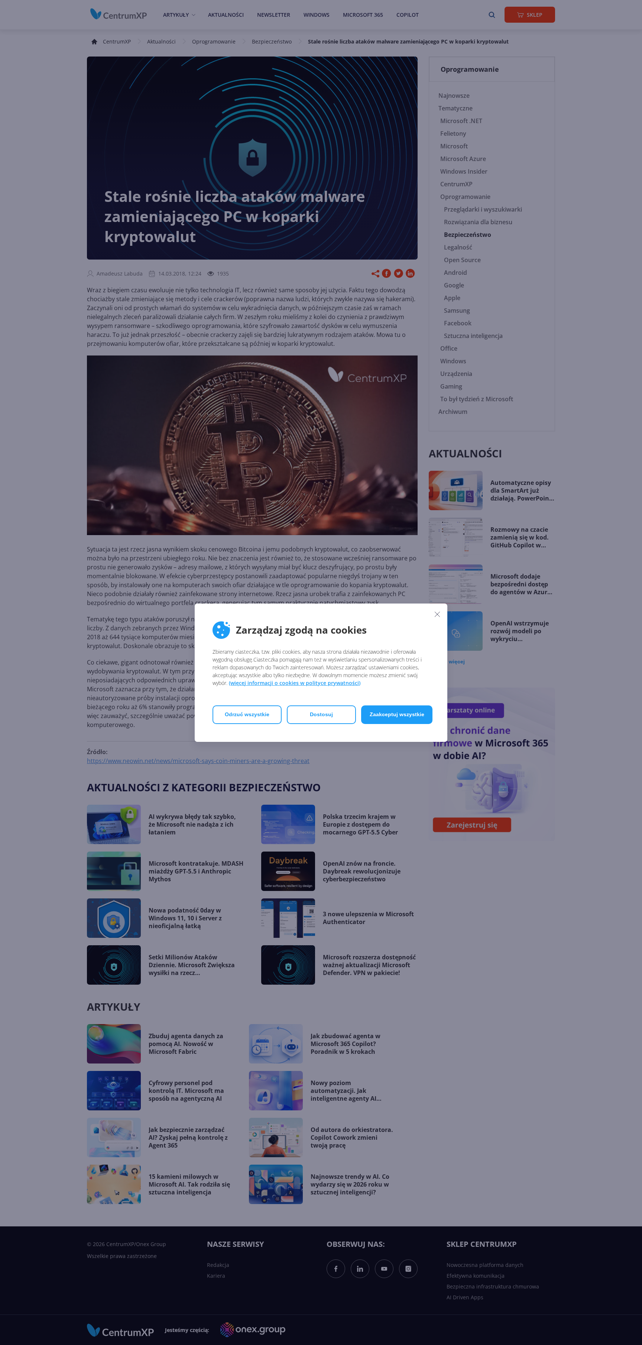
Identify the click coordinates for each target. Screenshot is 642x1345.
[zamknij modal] (437, 614)
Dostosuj (321, 714)
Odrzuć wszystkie (247, 714)
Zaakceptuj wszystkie (397, 714)
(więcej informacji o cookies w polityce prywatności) (294, 682)
